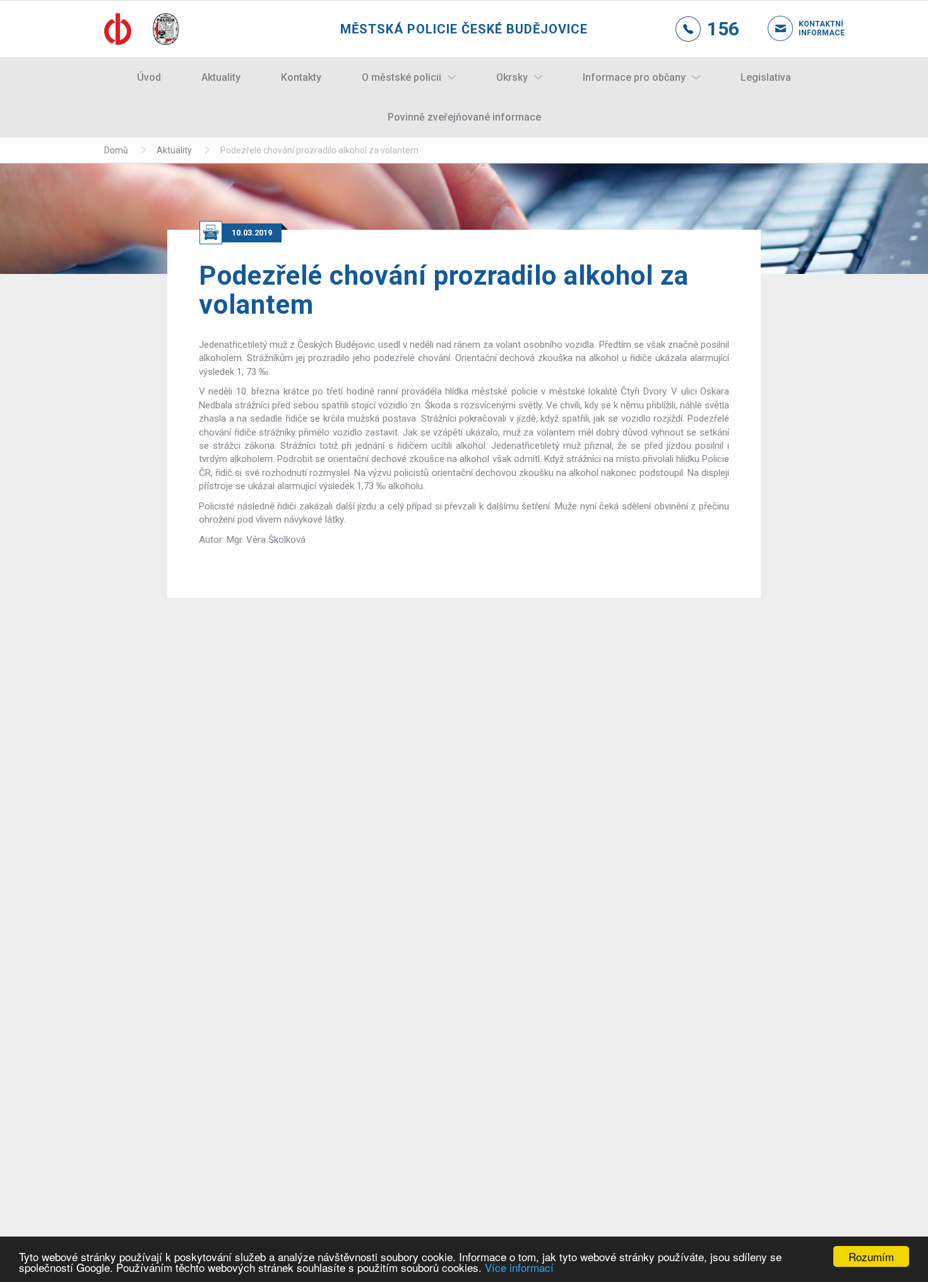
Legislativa (766, 77)
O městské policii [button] (401, 77)
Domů (116, 150)
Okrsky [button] (512, 77)
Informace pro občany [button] (634, 77)
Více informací (519, 1267)
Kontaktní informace (811, 28)
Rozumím (871, 1256)
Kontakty (301, 77)
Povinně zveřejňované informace (464, 117)
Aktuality (221, 77)
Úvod (149, 77)
